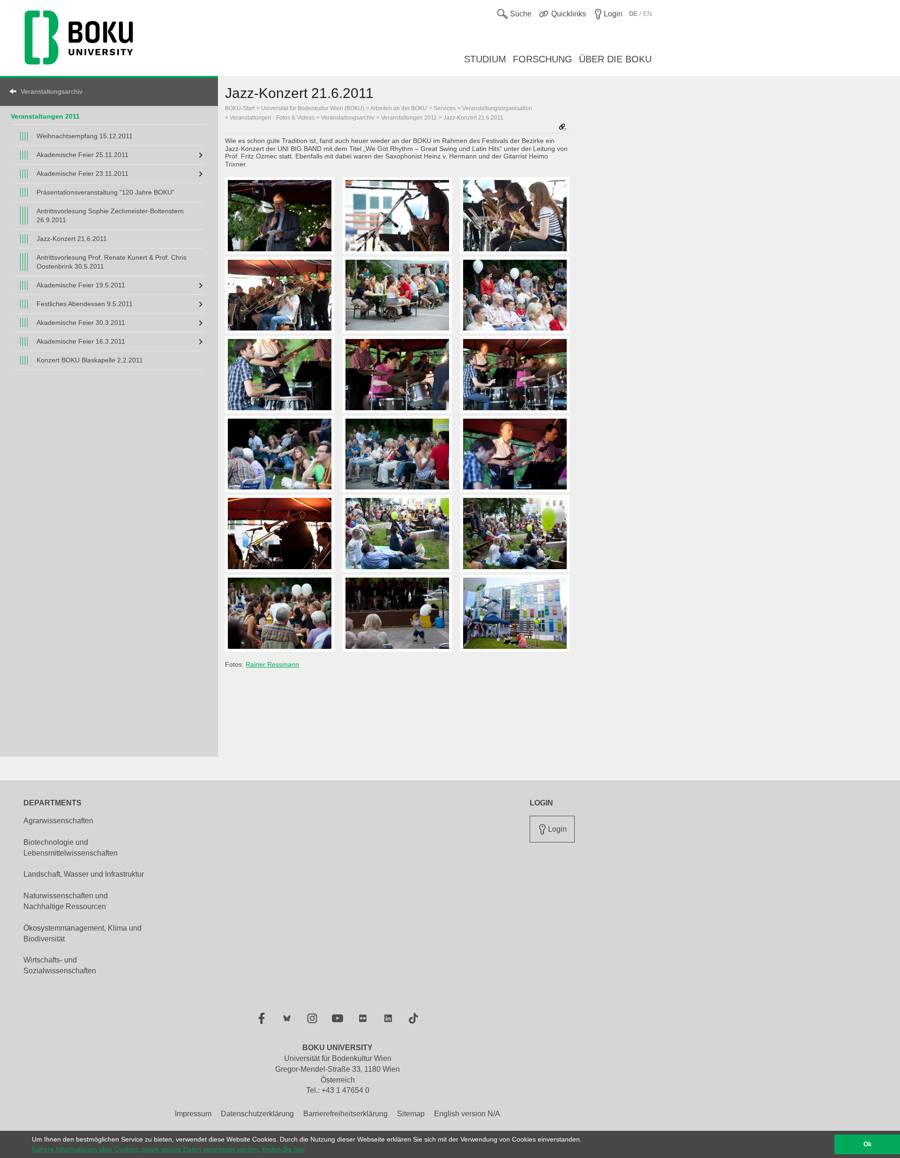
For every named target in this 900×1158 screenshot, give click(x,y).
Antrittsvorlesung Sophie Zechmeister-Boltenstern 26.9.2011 (110, 215)
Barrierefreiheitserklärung (345, 1114)
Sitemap (411, 1114)
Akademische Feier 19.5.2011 (81, 285)
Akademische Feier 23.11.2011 (82, 173)
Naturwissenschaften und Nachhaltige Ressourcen (65, 901)
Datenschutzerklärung (257, 1114)
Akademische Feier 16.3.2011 (81, 341)
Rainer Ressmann (272, 664)
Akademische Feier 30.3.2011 (81, 322)
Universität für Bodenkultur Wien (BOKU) (312, 108)
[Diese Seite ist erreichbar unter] (562, 128)
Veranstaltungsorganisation (497, 108)
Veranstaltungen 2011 (45, 116)
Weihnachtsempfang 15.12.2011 (85, 136)
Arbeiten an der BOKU (398, 108)
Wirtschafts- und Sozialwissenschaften (59, 965)
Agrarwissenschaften (58, 821)
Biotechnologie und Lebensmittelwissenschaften (70, 847)
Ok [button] (867, 1144)
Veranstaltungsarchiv (51, 91)
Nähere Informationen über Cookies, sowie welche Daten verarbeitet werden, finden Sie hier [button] (168, 1149)
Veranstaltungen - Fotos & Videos (272, 117)
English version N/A (467, 1114)
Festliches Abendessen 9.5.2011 (85, 304)
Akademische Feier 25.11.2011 (82, 154)
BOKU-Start (240, 108)
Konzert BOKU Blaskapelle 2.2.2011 (90, 360)
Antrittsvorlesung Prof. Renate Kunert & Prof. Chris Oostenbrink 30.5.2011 (112, 262)
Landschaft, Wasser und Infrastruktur (83, 874)
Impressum (193, 1114)
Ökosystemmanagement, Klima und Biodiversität (82, 933)
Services (445, 108)
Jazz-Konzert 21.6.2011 (72, 238)
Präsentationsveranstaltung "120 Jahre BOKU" (105, 192)
